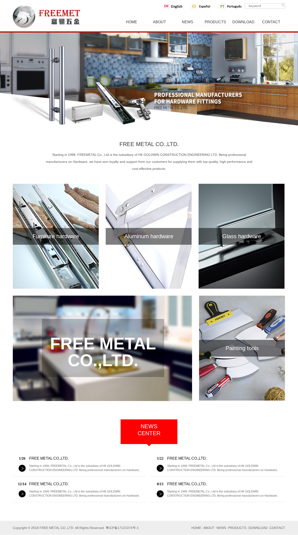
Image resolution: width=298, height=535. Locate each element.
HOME (196, 528)
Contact (271, 22)
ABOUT (208, 528)
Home (131, 22)
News (187, 22)
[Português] (231, 6)
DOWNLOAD (258, 528)
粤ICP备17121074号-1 (122, 528)
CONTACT (277, 528)
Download (243, 22)
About (159, 22)
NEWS (221, 528)
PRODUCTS (237, 528)
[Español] (203, 6)
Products (215, 22)
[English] (175, 6)
